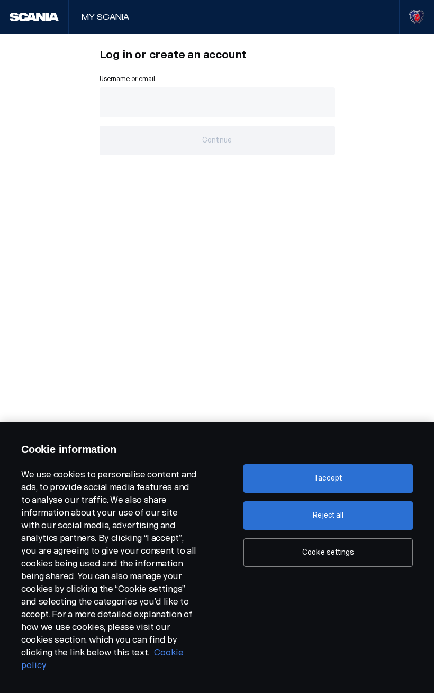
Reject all (328, 515)
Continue (217, 140)
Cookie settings (328, 552)
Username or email (127, 79)
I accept (328, 478)
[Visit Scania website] (417, 17)
